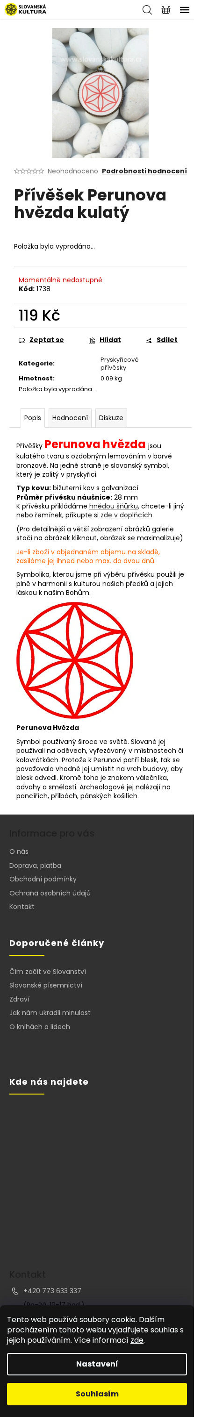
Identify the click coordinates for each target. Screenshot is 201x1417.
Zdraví (19, 999)
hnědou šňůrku (113, 506)
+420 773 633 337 (52, 1290)
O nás (19, 851)
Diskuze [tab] (111, 417)
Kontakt (22, 906)
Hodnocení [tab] (70, 417)
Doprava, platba (35, 865)
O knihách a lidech (39, 1027)
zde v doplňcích (126, 515)
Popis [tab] (32, 417)
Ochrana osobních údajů (50, 893)
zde (137, 1340)
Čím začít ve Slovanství (47, 971)
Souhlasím (97, 1393)
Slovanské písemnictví (45, 985)
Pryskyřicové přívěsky (119, 363)
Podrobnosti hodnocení (144, 171)
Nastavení (97, 1364)
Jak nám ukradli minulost (50, 1013)
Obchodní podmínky (43, 879)
